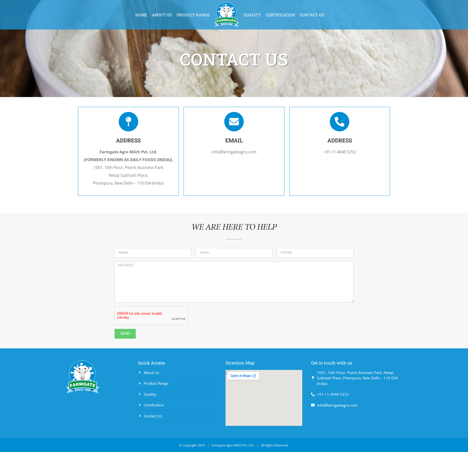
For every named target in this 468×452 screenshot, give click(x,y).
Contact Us (312, 14)
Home (141, 14)
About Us (162, 14)
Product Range (193, 14)
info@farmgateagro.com (234, 152)
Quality (252, 14)
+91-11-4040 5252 (340, 152)
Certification (280, 14)
